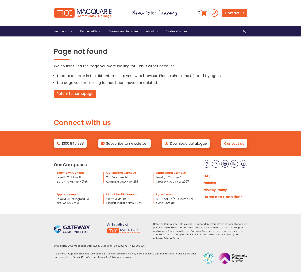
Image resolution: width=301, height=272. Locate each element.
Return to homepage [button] (75, 93)
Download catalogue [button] (188, 143)
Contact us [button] (234, 13)
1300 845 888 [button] (73, 143)
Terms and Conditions (222, 196)
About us (152, 31)
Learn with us (63, 31)
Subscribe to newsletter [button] (127, 143)
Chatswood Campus (171, 173)
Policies (209, 182)
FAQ (206, 176)
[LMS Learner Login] (214, 12)
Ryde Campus (166, 194)
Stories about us (176, 31)
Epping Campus (68, 194)
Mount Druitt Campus (121, 194)
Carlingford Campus (121, 173)
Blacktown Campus (70, 173)
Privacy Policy (215, 189)
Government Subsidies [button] (123, 31)
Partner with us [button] (90, 31)
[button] (244, 31)
